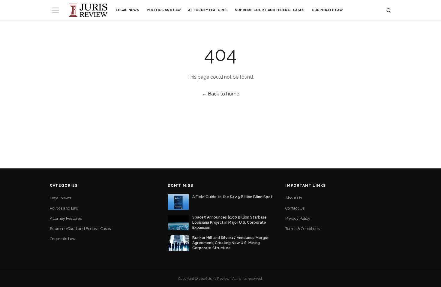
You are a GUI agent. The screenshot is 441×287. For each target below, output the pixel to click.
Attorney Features (208, 10)
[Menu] (55, 10)
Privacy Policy (297, 218)
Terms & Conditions (302, 228)
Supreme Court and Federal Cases (270, 10)
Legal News (128, 10)
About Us (293, 198)
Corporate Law (327, 10)
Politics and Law (164, 10)
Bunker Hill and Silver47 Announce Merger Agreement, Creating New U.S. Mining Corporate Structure (230, 242)
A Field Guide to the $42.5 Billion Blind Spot (232, 197)
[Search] (388, 10)
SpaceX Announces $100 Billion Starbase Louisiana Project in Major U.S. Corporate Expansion (229, 222)
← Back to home (220, 94)
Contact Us (294, 208)
